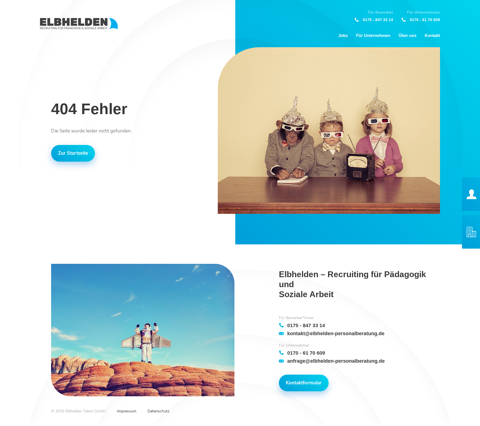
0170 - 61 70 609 (425, 19)
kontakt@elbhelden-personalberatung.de (335, 333)
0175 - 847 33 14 (378, 19)
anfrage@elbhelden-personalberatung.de (336, 361)
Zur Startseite (73, 153)
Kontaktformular (304, 383)
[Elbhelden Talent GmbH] (79, 23)
